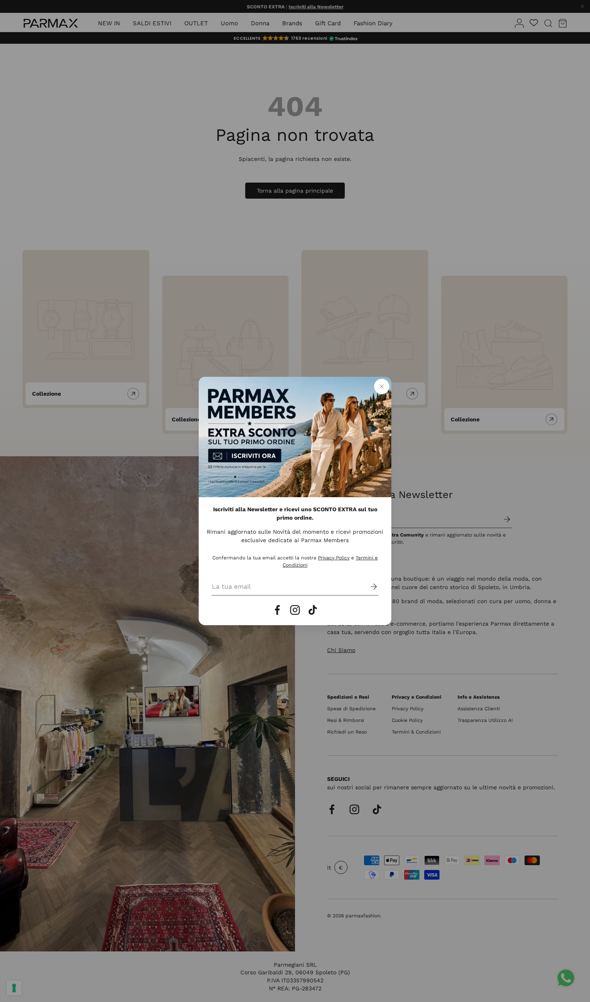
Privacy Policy (334, 558)
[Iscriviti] (368, 586)
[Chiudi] (381, 386)
